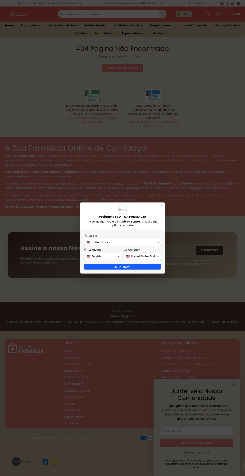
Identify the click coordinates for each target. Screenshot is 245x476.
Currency (134, 249)
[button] (122, 242)
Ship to (93, 235)
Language (95, 249)
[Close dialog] (162, 205)
